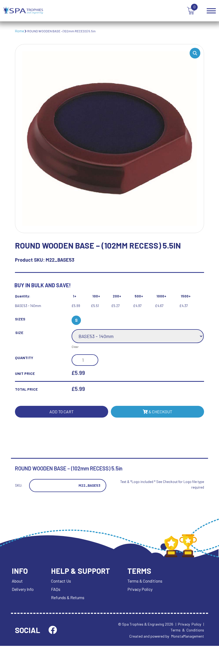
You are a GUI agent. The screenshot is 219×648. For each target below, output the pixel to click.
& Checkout (160, 411)
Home (19, 31)
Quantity (24, 357)
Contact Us (61, 580)
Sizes (20, 319)
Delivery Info (23, 589)
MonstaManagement (187, 636)
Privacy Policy (139, 589)
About (17, 580)
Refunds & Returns (67, 597)
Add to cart (61, 411)
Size (19, 332)
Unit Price (25, 373)
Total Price (26, 389)
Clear (75, 346)
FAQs (55, 589)
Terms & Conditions (144, 580)
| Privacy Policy (188, 624)
